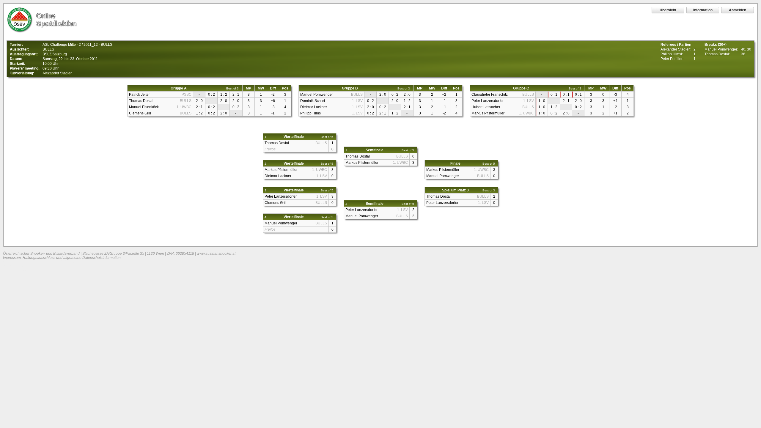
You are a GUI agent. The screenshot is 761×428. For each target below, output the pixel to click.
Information (703, 9)
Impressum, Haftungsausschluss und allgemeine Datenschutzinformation (62, 258)
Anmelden (737, 9)
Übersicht (668, 9)
